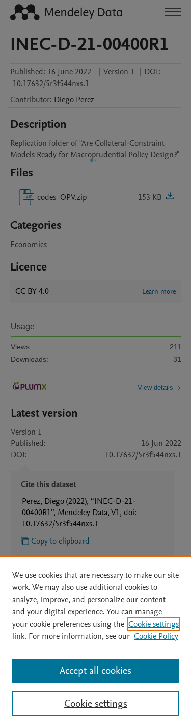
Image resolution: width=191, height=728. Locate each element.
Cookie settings (153, 624)
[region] (95, 642)
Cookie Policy (156, 636)
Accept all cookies (95, 671)
